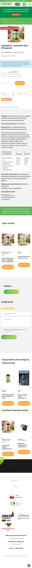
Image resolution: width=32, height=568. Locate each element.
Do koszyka (20, 83)
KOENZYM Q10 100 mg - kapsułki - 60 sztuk (8, 396)
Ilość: (2, 83)
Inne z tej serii (9, 107)
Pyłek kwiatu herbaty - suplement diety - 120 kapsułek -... (7, 448)
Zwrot (13, 93)
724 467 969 (16, 538)
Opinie (16, 107)
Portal (14, 486)
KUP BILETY (16, 14)
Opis (2, 107)
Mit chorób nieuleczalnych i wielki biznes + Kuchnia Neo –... (22, 446)
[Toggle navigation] (30, 4)
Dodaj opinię (10, 291)
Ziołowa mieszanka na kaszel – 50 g (24, 257)
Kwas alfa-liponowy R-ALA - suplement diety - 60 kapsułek (8, 260)
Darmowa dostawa (22, 93)
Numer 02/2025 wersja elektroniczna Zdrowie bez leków (24, 397)
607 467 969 (16, 544)
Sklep (17, 4)
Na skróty (15, 480)
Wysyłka (3, 93)
